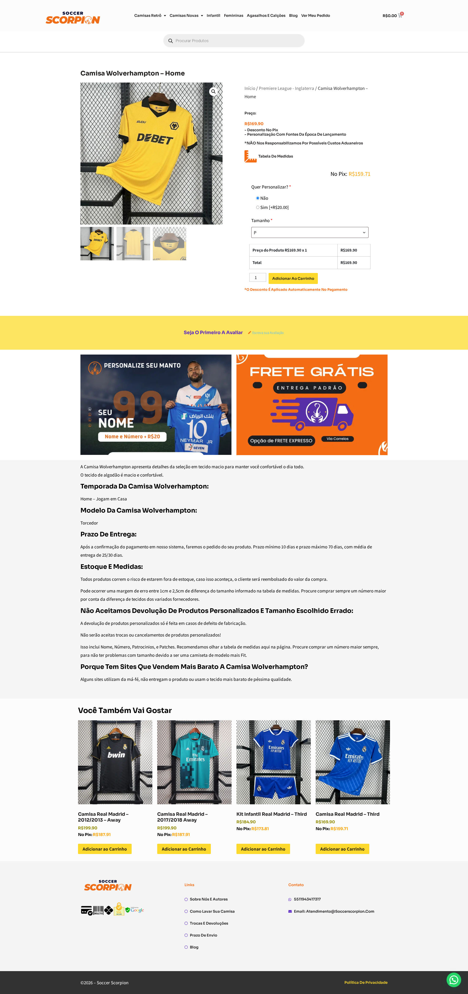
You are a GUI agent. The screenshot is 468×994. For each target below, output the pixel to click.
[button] (213, 91)
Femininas (233, 15)
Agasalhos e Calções (266, 15)
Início (249, 88)
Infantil (213, 15)
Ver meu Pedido (315, 15)
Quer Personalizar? (271, 187)
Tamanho (262, 220)
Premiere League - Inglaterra (286, 88)
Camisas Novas (184, 15)
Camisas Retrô (147, 15)
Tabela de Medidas (275, 156)
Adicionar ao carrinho (293, 278)
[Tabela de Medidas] (250, 156)
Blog (293, 15)
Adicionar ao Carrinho (105, 849)
